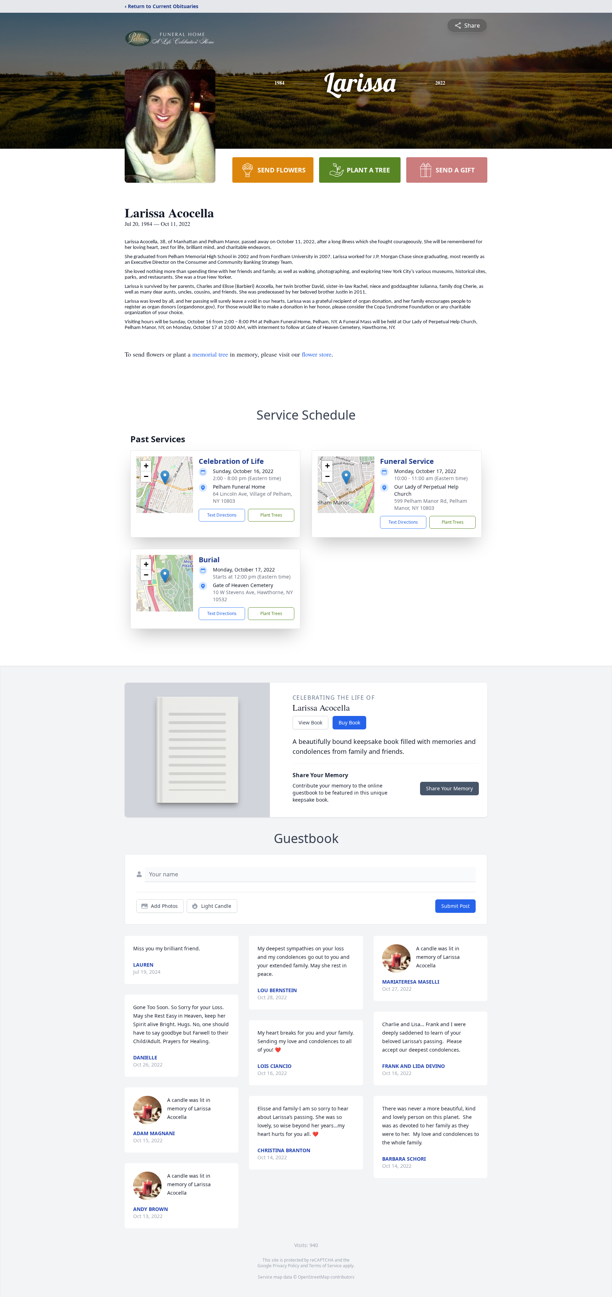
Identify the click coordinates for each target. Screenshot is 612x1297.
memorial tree (210, 354)
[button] (164, 477)
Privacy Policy (286, 1266)
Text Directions (222, 515)
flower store (317, 354)
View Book (310, 722)
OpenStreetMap (313, 1277)
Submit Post (455, 906)
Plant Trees (271, 515)
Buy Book (349, 722)
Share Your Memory (449, 788)
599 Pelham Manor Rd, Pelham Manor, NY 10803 (430, 504)
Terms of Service (325, 1266)
